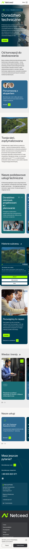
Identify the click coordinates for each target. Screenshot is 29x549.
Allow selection (14, 280)
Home (4, 10)
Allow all (14, 276)
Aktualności (6, 534)
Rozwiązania (6, 529)
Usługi (7, 10)
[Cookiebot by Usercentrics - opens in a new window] (21, 264)
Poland (7, 545)
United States (20, 545)
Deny (14, 283)
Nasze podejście (7, 527)
